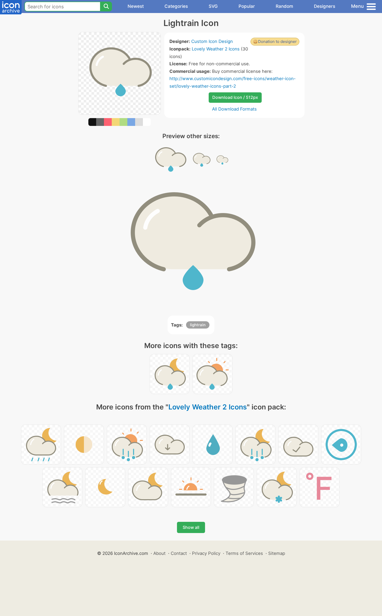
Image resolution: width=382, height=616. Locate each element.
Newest (136, 6)
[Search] (106, 6)
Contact (179, 553)
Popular (247, 6)
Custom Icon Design (212, 41)
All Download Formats (234, 109)
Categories (176, 6)
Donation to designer (277, 41)
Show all (191, 527)
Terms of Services (244, 553)
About (159, 553)
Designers (324, 6)
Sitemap (276, 553)
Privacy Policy (206, 553)
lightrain (198, 324)
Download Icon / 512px (235, 97)
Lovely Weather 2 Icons (216, 49)
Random (284, 6)
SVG (213, 6)
